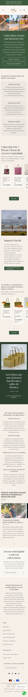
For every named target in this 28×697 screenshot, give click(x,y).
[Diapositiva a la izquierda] (10, 194)
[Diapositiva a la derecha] (17, 194)
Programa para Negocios (14, 63)
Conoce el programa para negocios (13, 396)
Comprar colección (14, 59)
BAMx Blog (6, 627)
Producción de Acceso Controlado (13, 268)
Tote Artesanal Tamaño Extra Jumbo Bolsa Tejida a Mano (18, 179)
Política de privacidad (8, 633)
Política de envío (8, 691)
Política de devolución (9, 637)
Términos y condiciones (9, 640)
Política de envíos (8, 644)
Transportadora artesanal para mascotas (6, 312)
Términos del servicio (20, 688)
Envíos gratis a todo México (10, 654)
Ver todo (14, 198)
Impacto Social (7, 657)
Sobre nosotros (7, 630)
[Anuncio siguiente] (25, 2)
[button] (3, 10)
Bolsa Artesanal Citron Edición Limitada (18, 312)
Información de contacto (19, 691)
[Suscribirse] (23, 572)
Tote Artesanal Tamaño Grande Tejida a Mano (6, 179)
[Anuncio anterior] (2, 2)
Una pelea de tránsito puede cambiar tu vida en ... (13, 521)
